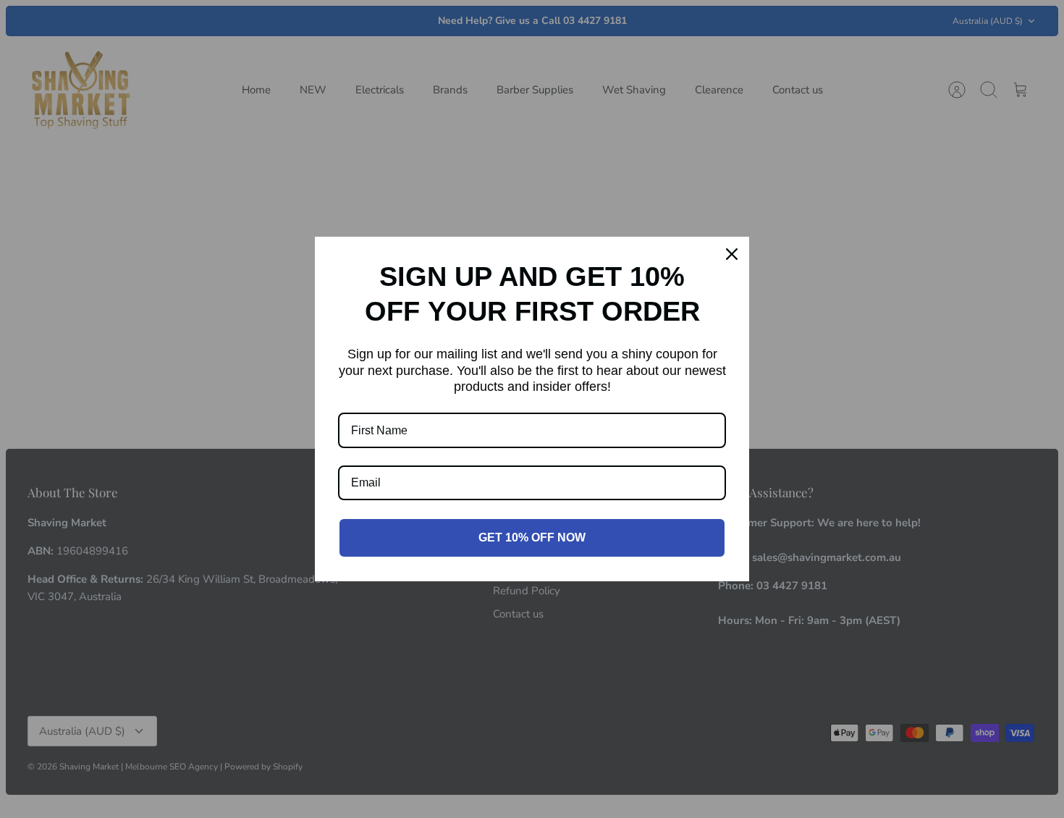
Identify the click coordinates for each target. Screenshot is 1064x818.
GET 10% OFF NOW (532, 537)
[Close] (731, 254)
